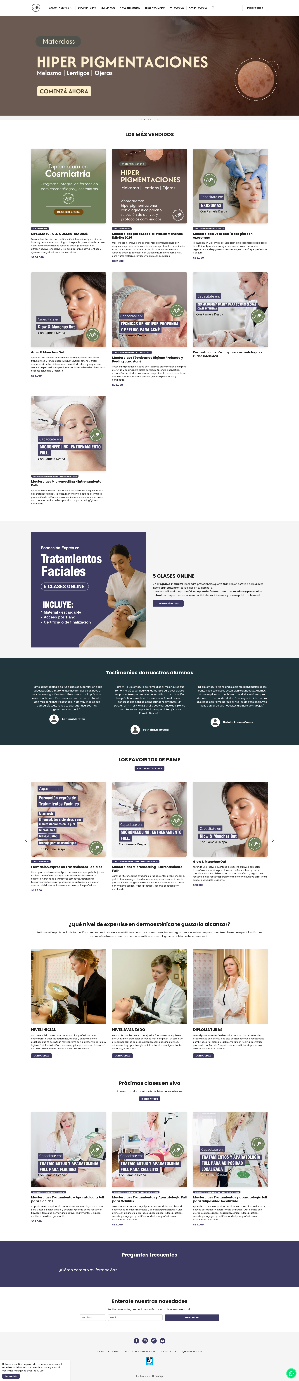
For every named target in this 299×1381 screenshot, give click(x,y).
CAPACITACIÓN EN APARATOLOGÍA (48, 1192)
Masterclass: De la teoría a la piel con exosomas (223, 235)
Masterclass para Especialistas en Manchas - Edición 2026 (148, 235)
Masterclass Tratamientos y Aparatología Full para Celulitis (149, 1199)
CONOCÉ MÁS (41, 1055)
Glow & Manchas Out (47, 352)
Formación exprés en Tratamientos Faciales (66, 867)
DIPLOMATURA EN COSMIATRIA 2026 (59, 234)
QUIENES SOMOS (192, 1351)
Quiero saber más (168, 603)
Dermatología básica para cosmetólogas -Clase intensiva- (228, 354)
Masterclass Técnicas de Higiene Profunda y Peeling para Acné (147, 359)
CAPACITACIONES (122, 228)
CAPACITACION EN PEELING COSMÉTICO (132, 352)
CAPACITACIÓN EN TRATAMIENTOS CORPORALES (55, 476)
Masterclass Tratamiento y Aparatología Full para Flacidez (67, 1199)
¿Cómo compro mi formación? (88, 1270)
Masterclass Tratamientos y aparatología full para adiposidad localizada (230, 1199)
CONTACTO (168, 1351)
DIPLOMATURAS (40, 228)
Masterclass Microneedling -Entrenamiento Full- (66, 483)
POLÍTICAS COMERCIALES (140, 1351)
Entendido (11, 1376)
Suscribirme (192, 1317)
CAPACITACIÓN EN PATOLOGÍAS (209, 228)
